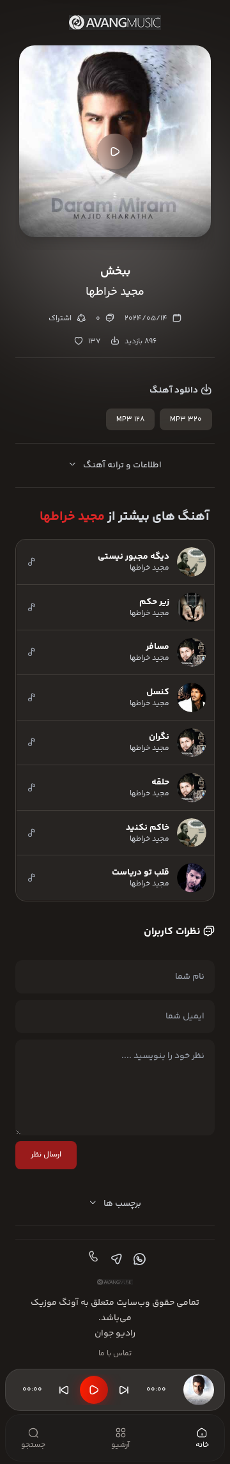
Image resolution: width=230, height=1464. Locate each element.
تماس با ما (115, 1354)
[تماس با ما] (92, 1259)
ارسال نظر (46, 1155)
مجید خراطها (72, 517)
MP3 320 (186, 420)
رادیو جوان (115, 1334)
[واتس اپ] (138, 1259)
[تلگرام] (115, 1259)
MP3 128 (130, 420)
